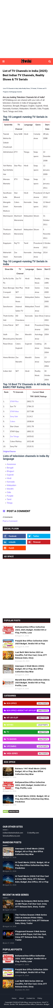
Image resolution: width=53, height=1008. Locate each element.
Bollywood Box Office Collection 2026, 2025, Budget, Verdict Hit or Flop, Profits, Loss (30, 630)
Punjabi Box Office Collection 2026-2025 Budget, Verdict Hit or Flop (31, 642)
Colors (12, 421)
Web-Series (24, 753)
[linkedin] (14, 542)
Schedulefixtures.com (11, 836)
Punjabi (10, 496)
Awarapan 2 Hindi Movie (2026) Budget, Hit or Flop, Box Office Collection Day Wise (29, 669)
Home (14, 998)
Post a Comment (10, 521)
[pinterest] (38, 542)
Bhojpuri (10, 471)
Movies (24, 725)
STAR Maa (14, 411)
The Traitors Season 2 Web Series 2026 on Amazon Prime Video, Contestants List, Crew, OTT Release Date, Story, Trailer (32, 919)
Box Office (24, 703)
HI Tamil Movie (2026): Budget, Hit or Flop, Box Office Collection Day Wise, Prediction (32, 799)
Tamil (9, 499)
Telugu (10, 503)
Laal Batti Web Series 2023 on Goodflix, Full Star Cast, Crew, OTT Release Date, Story (31, 655)
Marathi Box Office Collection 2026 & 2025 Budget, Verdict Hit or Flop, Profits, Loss (32, 683)
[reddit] (14, 548)
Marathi (10, 489)
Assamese (11, 464)
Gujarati (10, 475)
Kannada (11, 482)
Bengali (10, 468)
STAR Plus (14, 401)
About (21, 998)
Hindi (9, 478)
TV (24, 732)
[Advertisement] (26, 29)
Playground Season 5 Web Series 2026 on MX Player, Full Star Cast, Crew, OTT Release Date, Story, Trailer (30, 935)
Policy (40, 998)
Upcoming (24, 746)
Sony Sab (14, 416)
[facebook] (14, 536)
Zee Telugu (14, 436)
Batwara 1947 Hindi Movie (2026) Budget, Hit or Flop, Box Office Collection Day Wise (30, 771)
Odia (9, 492)
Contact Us (30, 998)
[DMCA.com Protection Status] (11, 812)
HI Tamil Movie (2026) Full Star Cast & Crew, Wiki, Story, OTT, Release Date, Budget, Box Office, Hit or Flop (32, 879)
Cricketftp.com (33, 833)
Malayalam (11, 485)
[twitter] (38, 536)
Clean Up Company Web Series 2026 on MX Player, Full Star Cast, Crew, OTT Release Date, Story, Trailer (32, 904)
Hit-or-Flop (24, 718)
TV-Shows (24, 739)
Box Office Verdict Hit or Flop (24, 710)
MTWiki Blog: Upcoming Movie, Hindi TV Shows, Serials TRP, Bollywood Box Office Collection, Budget (26, 1003)
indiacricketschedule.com (13, 833)
